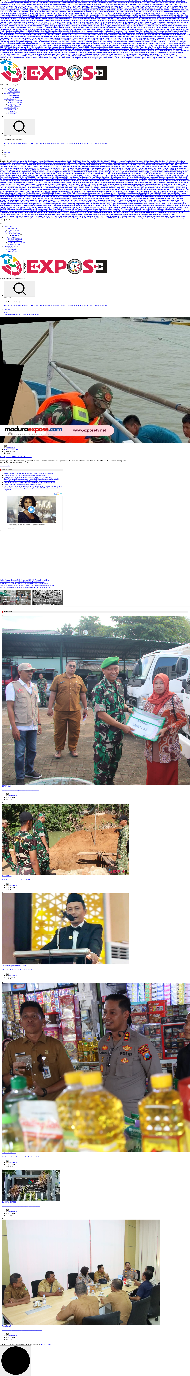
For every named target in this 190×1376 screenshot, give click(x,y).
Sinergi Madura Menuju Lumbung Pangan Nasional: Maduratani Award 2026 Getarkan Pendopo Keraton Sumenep (43, 42)
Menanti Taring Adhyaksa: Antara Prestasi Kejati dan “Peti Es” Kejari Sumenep (127, 43)
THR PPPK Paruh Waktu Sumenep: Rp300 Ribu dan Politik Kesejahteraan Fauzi (55, 17)
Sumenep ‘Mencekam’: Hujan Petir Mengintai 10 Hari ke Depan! (142, 18)
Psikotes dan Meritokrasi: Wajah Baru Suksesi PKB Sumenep (66, 10)
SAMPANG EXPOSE (15, 100)
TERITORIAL (6, 786)
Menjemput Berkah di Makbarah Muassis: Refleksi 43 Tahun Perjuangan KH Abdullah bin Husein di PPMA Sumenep (128, 34)
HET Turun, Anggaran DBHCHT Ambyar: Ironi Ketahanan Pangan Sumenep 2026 (60, 13)
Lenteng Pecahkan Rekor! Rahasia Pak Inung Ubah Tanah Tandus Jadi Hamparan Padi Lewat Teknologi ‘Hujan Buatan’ (66, 58)
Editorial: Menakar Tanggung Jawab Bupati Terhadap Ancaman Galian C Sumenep (109, 45)
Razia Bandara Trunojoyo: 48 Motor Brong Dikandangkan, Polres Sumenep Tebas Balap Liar (33, 486)
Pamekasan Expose (14, 106)
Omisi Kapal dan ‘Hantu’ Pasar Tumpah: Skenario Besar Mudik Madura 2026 (39, 18)
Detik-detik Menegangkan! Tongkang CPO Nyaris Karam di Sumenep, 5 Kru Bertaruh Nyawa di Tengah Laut (58, 52)
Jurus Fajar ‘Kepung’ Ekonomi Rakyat (66, 2)
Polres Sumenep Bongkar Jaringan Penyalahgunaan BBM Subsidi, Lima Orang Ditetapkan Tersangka (111, 33)
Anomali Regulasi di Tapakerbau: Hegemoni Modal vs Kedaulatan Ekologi (28, 2)
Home (6, 312)
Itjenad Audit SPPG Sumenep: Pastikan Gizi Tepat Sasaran (22, 484)
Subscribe (7, 152)
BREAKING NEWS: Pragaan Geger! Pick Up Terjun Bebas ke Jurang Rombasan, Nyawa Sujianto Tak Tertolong (49, 34)
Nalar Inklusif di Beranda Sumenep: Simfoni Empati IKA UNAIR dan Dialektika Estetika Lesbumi (62, 15)
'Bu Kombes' (24, 143)
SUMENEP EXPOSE (15, 102)
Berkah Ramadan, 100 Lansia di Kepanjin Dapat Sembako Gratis (96, 24)
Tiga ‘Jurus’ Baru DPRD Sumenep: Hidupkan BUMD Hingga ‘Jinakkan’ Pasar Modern (103, 8)
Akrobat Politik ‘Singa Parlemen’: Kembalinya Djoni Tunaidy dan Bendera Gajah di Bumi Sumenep (75, 49)
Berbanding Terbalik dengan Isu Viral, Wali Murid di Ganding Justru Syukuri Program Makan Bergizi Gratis (127, 38)
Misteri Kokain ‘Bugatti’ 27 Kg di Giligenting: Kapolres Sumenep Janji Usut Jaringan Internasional (89, 4)
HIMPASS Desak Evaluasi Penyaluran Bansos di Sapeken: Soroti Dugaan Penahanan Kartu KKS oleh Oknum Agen (146, 58)
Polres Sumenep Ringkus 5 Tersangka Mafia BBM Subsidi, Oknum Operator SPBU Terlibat (46, 33)
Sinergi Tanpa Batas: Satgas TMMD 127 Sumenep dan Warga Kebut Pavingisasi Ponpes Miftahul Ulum (53, 27)
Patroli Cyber (12, 111)
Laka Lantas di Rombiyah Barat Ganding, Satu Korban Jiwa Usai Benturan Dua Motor (44, 24)
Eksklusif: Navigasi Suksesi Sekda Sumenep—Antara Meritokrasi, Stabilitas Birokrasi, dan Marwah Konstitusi (120, 42)
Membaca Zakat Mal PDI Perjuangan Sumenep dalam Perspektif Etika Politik (114, 26)
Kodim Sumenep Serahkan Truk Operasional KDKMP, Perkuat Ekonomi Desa (28, 474)
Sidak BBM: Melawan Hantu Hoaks (20, 13)
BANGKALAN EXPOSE (16, 104)
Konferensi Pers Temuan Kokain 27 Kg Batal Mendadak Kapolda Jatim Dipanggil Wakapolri (151, 2)
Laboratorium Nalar (10, 108)
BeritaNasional (12, 109)
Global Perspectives (14, 92)
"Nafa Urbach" (89, 143)
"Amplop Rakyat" (44, 143)
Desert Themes (46, 1344)
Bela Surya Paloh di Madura (89, 2)
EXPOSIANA (12, 113)
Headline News (9, 99)
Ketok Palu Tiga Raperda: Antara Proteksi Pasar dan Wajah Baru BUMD (158, 8)
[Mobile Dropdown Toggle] (13, 88)
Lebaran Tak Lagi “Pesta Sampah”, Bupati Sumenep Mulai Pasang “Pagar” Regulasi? (124, 15)
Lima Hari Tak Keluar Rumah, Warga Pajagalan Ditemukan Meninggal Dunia (145, 24)
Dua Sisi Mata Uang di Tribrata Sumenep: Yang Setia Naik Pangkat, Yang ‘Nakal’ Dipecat (155, 20)
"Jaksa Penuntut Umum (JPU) (75, 143)
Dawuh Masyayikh (14, 95)
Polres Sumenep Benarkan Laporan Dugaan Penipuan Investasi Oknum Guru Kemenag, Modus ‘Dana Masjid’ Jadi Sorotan (48, 38)
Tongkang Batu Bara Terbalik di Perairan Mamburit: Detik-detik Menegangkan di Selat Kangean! (98, 22)
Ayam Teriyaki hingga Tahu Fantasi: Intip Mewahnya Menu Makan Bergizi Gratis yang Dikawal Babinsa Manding (75, 54)
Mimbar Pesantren (9, 93)
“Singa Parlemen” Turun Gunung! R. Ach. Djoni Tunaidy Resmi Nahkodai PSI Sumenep (125, 52)
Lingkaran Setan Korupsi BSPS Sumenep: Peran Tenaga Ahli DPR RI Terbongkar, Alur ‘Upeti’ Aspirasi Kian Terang (131, 47)
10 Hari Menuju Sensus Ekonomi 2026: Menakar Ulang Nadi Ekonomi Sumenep (98, 1)
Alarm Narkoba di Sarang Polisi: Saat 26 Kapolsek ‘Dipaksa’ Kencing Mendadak (97, 20)
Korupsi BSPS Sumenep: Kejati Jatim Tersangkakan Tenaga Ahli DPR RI (56, 45)
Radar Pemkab (12, 90)
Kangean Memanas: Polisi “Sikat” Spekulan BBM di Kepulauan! (54, 11)
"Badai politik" (55, 143)
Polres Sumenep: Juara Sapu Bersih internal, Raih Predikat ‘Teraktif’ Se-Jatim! (93, 18)
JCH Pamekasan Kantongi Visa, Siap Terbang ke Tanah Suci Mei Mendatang (28, 477)
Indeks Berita (8, 88)
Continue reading (5, 466)
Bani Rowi (15, 97)
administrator (11, 448)
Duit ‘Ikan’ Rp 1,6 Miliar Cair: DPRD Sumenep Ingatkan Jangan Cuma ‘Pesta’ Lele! (45, 8)
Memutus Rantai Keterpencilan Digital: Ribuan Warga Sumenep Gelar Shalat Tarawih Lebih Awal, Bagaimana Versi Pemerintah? (92, 31)
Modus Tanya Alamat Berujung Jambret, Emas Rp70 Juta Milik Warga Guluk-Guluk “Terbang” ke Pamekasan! (125, 10)
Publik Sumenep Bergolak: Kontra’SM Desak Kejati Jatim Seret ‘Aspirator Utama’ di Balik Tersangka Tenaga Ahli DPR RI (50, 47)
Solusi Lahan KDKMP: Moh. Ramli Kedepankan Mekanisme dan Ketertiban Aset (89, 6)
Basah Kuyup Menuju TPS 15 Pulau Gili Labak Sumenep (22, 314)
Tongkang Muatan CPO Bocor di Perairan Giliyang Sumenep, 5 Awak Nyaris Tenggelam (38, 56)
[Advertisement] (31, 557)
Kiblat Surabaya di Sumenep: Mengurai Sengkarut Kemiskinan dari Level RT (62, 26)
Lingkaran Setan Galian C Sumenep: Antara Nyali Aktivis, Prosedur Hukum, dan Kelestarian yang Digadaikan (43, 50)
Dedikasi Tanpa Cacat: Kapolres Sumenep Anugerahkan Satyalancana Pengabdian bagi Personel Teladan (116, 50)
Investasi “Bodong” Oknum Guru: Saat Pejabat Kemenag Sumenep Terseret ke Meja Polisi (113, 17)
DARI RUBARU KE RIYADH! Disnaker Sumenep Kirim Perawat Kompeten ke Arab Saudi (120, 13)
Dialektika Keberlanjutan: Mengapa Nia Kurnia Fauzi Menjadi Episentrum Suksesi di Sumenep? (67, 43)
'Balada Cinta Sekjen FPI (12, 143)
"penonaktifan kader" (101, 143)
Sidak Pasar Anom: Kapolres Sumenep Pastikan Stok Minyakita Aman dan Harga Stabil (41, 1)
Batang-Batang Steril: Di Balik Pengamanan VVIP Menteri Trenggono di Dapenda (42, 20)
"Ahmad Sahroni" (33, 143)
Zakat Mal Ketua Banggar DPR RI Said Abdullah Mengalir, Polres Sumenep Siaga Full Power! (135, 29)
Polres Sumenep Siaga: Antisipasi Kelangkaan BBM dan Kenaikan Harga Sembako (30, 482)
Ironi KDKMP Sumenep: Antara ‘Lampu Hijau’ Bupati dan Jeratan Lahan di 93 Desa (146, 6)
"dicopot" (63, 143)
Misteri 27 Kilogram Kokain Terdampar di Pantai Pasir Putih (143, 4)
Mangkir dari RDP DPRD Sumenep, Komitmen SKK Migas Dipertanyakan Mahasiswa (97, 56)
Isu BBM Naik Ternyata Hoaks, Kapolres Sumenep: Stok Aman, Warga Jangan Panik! (105, 11)
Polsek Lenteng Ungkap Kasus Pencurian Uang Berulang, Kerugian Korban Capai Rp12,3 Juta (120, 27)
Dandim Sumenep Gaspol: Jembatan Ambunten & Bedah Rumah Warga (26, 475)
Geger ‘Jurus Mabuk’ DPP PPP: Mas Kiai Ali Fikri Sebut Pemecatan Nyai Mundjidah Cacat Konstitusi (73, 40)
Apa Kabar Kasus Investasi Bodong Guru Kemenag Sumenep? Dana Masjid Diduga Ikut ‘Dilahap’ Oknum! (66, 29)
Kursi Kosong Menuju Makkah (109, 2)
